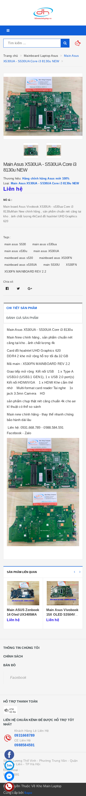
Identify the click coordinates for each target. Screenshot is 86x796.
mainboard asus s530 (18, 258)
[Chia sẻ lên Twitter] (18, 288)
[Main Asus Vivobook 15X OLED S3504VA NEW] (23, 593)
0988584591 (24, 745)
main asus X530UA (46, 251)
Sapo (28, 792)
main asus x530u (15, 251)
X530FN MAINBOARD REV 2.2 (25, 271)
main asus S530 (15, 244)
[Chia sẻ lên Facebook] (7, 288)
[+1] (29, 288)
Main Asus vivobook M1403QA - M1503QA (62, 614)
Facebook (18, 677)
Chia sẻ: (8, 281)
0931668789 (24, 735)
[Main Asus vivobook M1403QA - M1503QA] (62, 593)
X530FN (71, 264)
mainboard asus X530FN (55, 258)
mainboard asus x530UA (20, 264)
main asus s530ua (44, 244)
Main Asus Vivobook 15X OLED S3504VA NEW (23, 614)
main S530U (51, 264)
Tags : (7, 237)
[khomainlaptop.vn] (43, 13)
